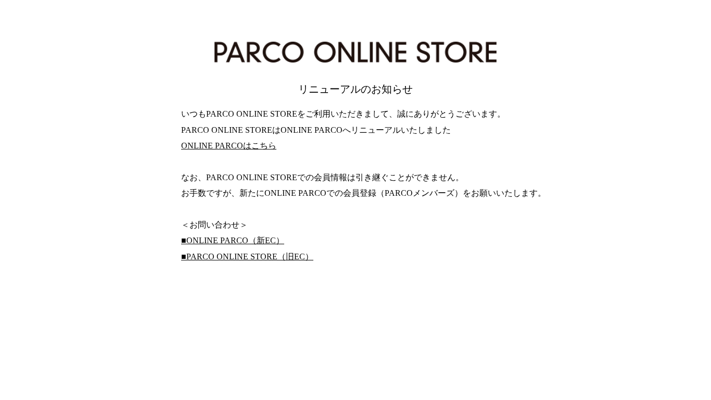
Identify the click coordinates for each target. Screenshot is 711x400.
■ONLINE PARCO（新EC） (232, 240)
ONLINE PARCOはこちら (228, 145)
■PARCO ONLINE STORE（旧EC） (247, 256)
